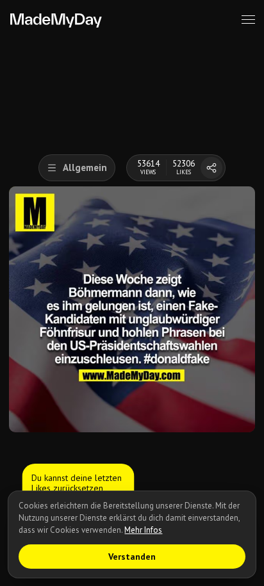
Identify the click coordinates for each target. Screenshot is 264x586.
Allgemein (85, 167)
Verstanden (132, 556)
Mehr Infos (143, 530)
